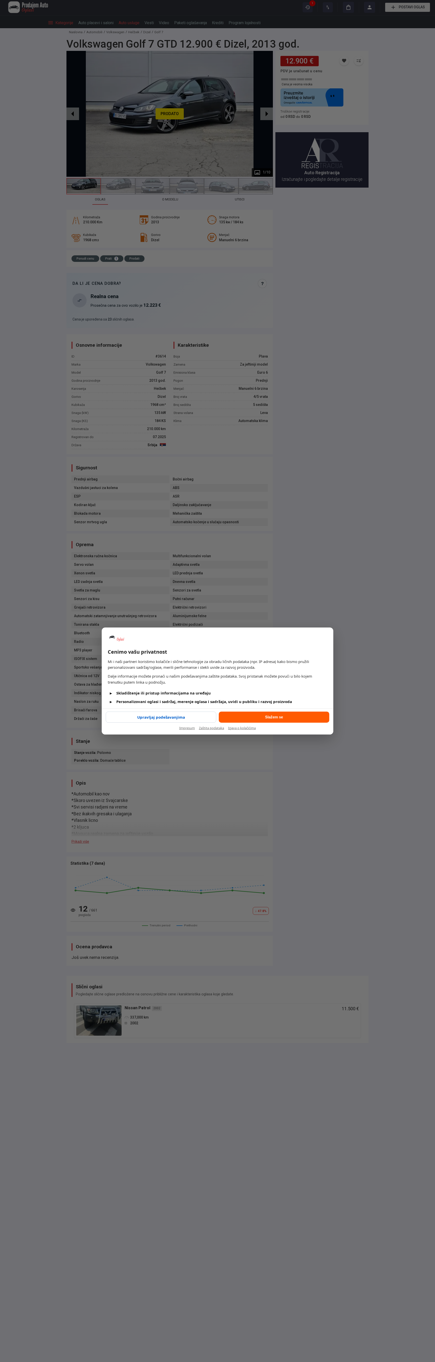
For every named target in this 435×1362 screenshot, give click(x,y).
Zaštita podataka (211, 728)
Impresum (187, 728)
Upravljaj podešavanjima (161, 717)
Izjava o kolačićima (242, 728)
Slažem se (274, 717)
